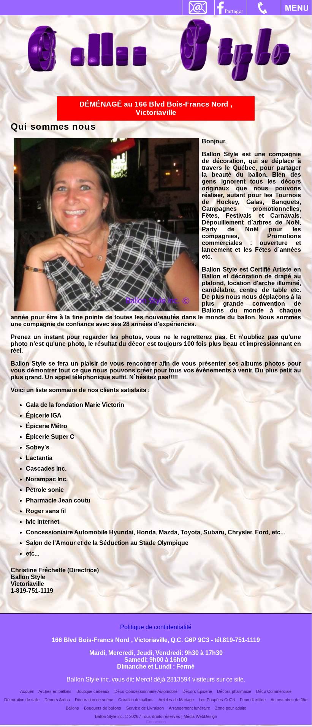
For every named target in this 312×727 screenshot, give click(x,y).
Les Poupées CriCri (217, 699)
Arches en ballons (54, 691)
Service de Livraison (145, 708)
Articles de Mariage (176, 699)
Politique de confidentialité (156, 627)
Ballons (72, 708)
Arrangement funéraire (189, 708)
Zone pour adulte (230, 708)
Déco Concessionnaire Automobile (145, 691)
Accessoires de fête (289, 699)
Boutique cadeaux (92, 691)
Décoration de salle (22, 699)
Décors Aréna (57, 699)
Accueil (26, 691)
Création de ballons (136, 699)
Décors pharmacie (234, 691)
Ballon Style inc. (109, 716)
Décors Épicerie (197, 691)
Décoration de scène (94, 699)
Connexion (156, 721)
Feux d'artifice (253, 699)
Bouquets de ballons (102, 708)
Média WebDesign (200, 716)
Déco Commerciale (273, 691)
